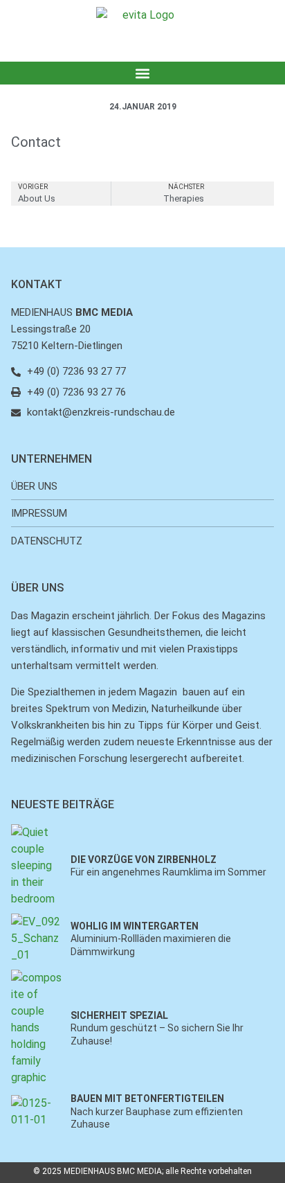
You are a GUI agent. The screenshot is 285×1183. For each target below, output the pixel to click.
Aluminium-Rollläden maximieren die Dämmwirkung (151, 938)
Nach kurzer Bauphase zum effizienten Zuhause (157, 1111)
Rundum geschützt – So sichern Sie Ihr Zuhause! (157, 1028)
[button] (142, 73)
